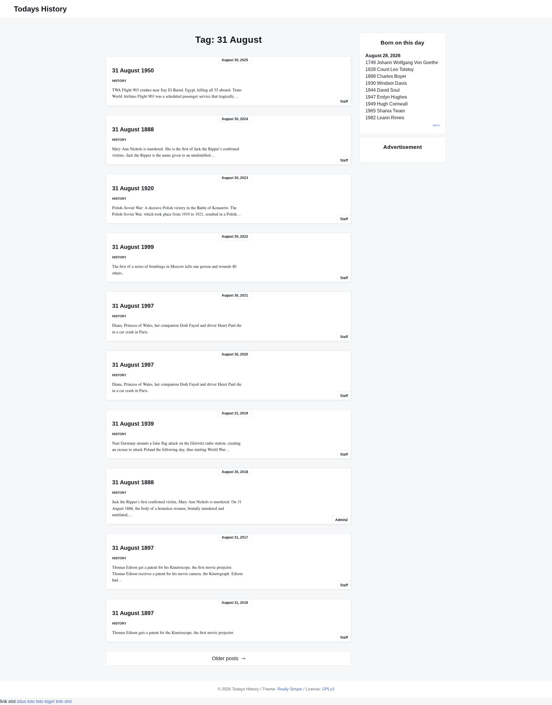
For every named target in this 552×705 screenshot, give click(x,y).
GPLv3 (328, 689)
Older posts (225, 658)
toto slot (64, 701)
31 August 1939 (133, 423)
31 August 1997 (133, 306)
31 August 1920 (133, 188)
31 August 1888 (133, 129)
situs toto (26, 701)
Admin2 (341, 520)
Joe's (436, 125)
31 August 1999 (133, 247)
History (119, 80)
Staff (344, 101)
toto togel (45, 701)
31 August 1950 (133, 70)
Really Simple (289, 689)
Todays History (40, 9)
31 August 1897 (133, 548)
